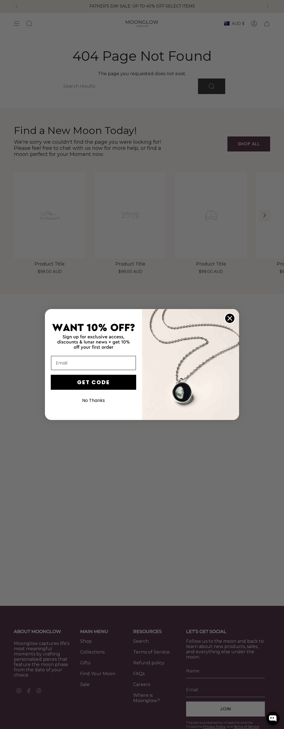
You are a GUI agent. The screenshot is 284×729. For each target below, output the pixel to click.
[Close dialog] (230, 318)
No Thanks (93, 400)
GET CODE (93, 382)
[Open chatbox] (273, 718)
